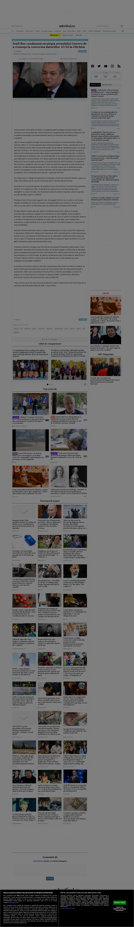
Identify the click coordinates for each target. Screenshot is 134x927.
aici (17, 915)
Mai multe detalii (14, 902)
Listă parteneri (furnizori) (67, 908)
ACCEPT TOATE (119, 902)
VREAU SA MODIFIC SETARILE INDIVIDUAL (119, 908)
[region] (67, 908)
